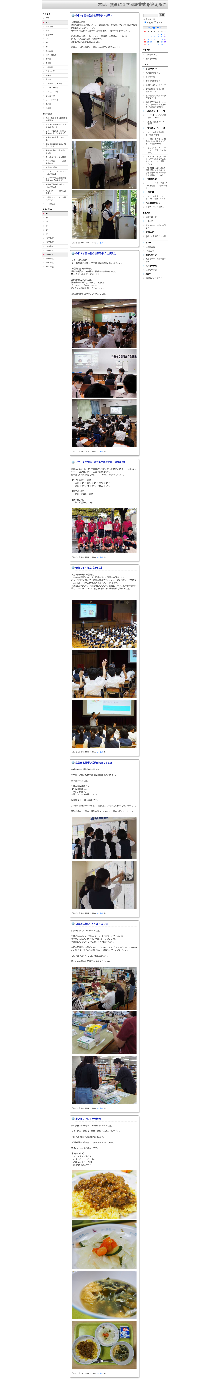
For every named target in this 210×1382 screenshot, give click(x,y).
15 (158, 39)
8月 (47, 218)
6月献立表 (150, 251)
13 (151, 39)
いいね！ (100, 243)
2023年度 (50, 250)
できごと (49, 22)
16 (162, 39)
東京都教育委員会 (153, 81)
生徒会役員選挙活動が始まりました (56, 145)
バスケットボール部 (54, 83)
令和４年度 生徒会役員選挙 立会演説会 (56, 125)
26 (148, 44)
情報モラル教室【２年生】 (55, 138)
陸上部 (48, 108)
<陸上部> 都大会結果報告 (56, 192)
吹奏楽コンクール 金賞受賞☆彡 (56, 198)
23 (162, 42)
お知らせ (49, 26)
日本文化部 (50, 71)
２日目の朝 (50, 204)
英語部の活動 (51, 167)
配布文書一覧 (151, 217)
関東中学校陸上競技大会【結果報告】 (56, 185)
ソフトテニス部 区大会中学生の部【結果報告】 (56, 132)
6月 (47, 226)
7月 (47, 222)
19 (148, 42)
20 (151, 42)
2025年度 (50, 242)
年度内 (150, 22)
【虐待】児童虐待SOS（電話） (155, 123)
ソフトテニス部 (52, 100)
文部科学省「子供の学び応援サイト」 (156, 90)
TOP (47, 18)
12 (148, 39)
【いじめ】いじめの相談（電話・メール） (156, 116)
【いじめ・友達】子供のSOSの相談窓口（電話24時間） (156, 185)
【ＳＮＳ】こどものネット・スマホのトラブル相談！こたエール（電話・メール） (156, 160)
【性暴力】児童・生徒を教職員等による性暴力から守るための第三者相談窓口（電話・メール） (156, 171)
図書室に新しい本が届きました (56, 151)
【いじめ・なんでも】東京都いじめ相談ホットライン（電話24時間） (156, 141)
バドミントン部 (52, 92)
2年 (47, 43)
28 (154, 44)
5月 (47, 230)
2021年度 (50, 259)
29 (158, 44)
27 (151, 44)
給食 (47, 30)
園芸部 (48, 59)
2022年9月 (155, 28)
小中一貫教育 (51, 55)
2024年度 (50, 246)
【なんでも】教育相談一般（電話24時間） (156, 133)
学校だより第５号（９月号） (156, 237)
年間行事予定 (151, 59)
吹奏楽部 (49, 67)
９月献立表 (150, 247)
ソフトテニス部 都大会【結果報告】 (56, 172)
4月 (47, 234)
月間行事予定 (151, 55)
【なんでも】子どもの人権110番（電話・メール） (156, 197)
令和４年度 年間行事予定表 (156, 226)
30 (162, 44)
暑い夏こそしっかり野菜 (56, 157)
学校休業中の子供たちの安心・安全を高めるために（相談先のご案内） (156, 104)
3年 (47, 47)
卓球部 (48, 79)
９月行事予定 (151, 270)
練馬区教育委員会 (153, 73)
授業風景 (49, 51)
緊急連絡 (49, 35)
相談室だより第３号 (154, 278)
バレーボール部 (52, 87)
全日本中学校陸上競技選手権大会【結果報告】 (56, 179)
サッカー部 (50, 96)
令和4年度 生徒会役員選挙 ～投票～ (56, 119)
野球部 (48, 104)
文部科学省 (150, 77)
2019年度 (50, 267)
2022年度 (50, 254)
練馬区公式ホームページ (156, 85)
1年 (47, 39)
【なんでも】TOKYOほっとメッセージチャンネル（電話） (156, 150)
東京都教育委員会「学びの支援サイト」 (156, 97)
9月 (47, 214)
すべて (159, 22)
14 (154, 39)
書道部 (48, 63)
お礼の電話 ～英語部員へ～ (56, 162)
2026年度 (50, 238)
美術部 (48, 75)
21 (154, 42)
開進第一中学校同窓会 (155, 207)
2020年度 (50, 263)
